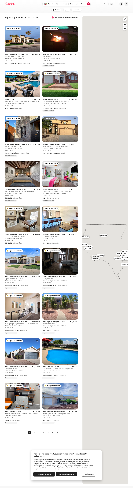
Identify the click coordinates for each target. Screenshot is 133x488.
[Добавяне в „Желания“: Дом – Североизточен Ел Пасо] (75, 385)
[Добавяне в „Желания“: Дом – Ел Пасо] (37, 73)
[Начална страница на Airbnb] (10, 4)
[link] (25, 432)
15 (53, 432)
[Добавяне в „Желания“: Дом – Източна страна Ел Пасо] (37, 28)
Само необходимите (66, 474)
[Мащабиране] (125, 24)
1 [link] (29, 432)
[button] (17, 63)
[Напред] (57, 432)
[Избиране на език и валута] (121, 4)
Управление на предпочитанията (88, 475)
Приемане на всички (44, 474)
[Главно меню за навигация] (126, 4)
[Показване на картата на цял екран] (125, 19)
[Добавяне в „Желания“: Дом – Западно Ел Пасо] (75, 73)
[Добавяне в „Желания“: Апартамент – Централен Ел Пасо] (37, 118)
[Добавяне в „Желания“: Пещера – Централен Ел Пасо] (37, 163)
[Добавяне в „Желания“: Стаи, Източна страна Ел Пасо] (75, 250)
